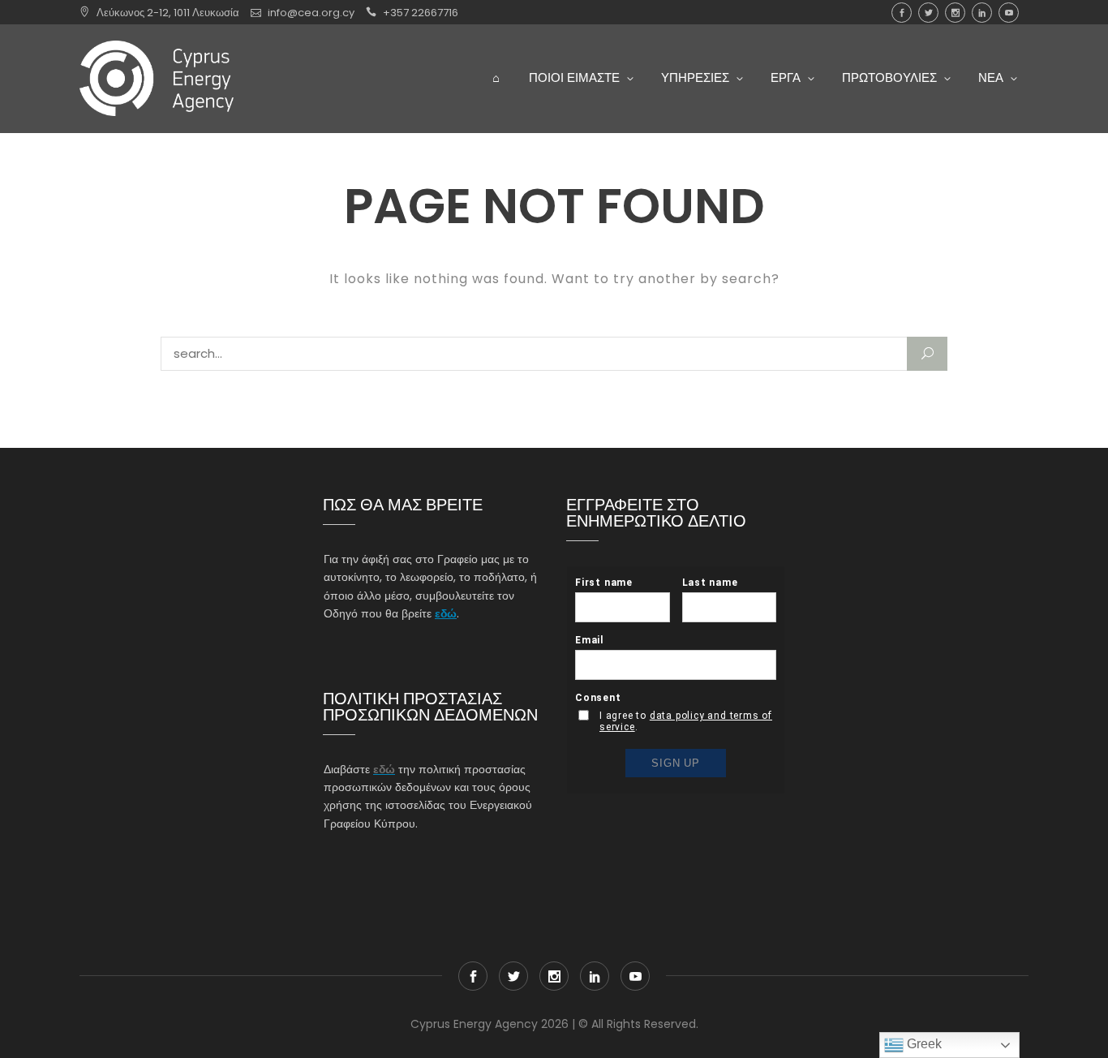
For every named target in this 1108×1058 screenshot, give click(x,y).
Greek (923, 1044)
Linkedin (982, 12)
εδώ (446, 613)
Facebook (901, 12)
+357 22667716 (420, 12)
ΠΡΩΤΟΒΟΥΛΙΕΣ (889, 77)
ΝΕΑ (990, 77)
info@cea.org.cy (311, 12)
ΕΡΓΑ (786, 77)
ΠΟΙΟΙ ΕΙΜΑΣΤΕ (574, 77)
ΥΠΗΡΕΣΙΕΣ (695, 77)
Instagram (955, 12)
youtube (1008, 12)
